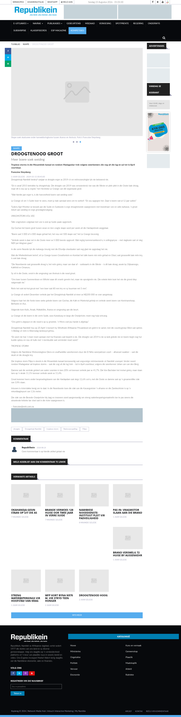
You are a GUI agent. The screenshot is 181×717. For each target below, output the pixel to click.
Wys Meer (77, 615)
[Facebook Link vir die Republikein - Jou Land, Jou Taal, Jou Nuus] (13, 673)
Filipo (84, 429)
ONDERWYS (154, 23)
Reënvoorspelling (70, 429)
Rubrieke (130, 675)
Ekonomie (75, 675)
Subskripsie (19, 31)
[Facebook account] (153, 2)
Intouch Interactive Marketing (60, 711)
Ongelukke (75, 657)
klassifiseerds (39, 31)
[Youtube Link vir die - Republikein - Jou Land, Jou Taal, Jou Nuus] (32, 673)
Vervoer (74, 669)
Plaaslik (129, 657)
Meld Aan (68, 2)
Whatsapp (52, 2)
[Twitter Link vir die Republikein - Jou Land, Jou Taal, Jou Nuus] (19, 673)
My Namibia (80, 711)
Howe (73, 646)
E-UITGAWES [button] (20, 23)
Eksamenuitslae (35, 2)
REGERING (138, 23)
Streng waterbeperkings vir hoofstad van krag (25, 598)
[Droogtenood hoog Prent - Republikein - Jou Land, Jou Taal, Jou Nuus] (94, 581)
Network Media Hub (37, 711)
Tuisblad (15, 44)
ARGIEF (128, 711)
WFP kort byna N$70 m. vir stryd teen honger (59, 598)
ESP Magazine (58, 31)
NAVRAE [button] (37, 23)
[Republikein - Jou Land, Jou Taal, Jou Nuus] (29, 638)
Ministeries (75, 651)
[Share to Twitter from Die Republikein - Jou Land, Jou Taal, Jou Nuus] (8, 57)
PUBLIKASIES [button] (54, 23)
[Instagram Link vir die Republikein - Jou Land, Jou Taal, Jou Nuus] (25, 673)
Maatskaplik (131, 663)
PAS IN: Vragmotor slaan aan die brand (127, 511)
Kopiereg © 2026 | (19, 711)
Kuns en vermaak (133, 646)
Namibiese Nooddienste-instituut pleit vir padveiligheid (92, 514)
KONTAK (139, 711)
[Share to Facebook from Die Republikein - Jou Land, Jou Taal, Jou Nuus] (8, 51)
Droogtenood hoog (93, 595)
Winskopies (18, 2)
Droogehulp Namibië (33, 429)
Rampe (26, 44)
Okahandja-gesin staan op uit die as (24, 511)
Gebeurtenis (74, 23)
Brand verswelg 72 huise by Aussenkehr (127, 554)
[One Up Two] (167, 2)
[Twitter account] (158, 2)
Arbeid (129, 669)
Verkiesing (105, 23)
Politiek (73, 663)
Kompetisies (77, 31)
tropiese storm (52, 429)
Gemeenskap (132, 651)
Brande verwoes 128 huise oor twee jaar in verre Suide (59, 512)
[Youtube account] (162, 2)
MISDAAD (90, 23)
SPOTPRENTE (122, 23)
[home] (36, 12)
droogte (16, 429)
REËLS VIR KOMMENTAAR (157, 711)
